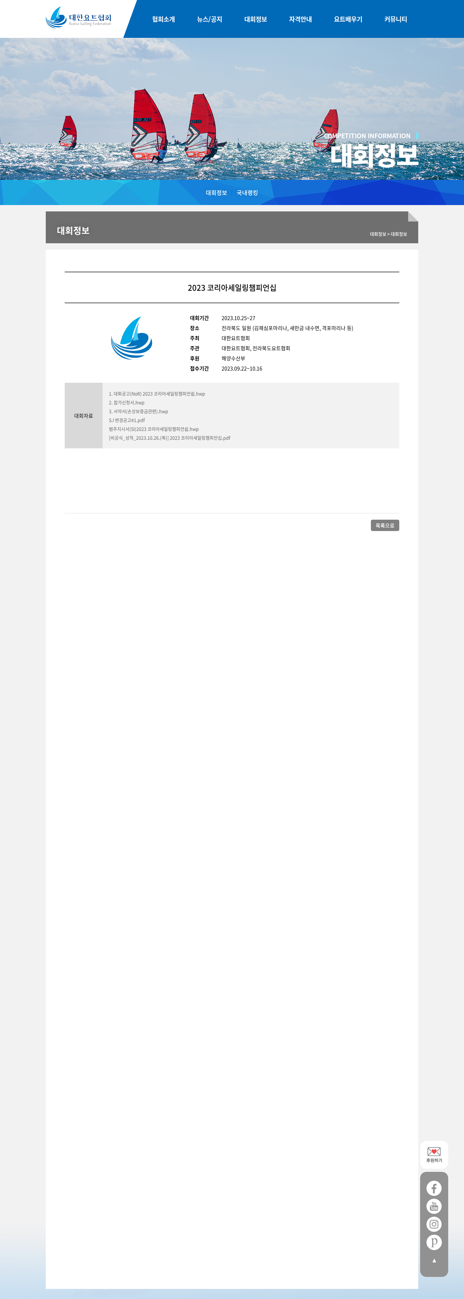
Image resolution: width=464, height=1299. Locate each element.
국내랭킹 (247, 192)
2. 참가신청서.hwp (127, 402)
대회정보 (255, 19)
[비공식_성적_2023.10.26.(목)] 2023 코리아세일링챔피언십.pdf (169, 437)
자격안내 (300, 19)
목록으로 (385, 525)
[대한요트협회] (78, 17)
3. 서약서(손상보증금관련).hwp (138, 411)
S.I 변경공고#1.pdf (127, 420)
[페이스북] (434, 1188)
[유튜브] (434, 1206)
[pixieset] (434, 1242)
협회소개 (163, 19)
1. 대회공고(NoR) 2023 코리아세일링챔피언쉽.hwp (157, 393)
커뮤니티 (395, 19)
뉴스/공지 (209, 19)
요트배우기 (348, 19)
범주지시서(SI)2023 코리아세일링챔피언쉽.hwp (154, 429)
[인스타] (434, 1224)
